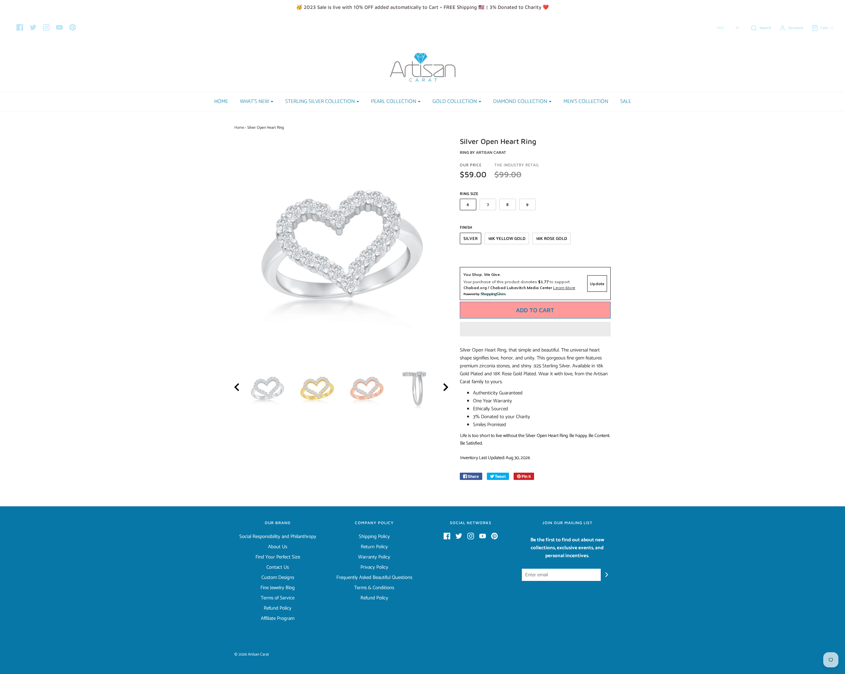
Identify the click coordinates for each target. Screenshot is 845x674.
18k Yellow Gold (506, 238)
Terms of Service (277, 598)
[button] (535, 329)
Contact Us (277, 567)
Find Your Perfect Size (277, 557)
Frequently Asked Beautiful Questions (374, 578)
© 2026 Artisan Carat (251, 654)
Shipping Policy (374, 537)
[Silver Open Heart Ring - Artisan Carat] (267, 388)
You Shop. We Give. (482, 274)
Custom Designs (277, 578)
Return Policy (374, 547)
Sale (625, 101)
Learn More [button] (564, 287)
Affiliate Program (277, 619)
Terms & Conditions (374, 588)
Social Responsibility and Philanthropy (277, 537)
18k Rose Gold (551, 238)
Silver (470, 238)
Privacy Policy (374, 567)
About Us (277, 547)
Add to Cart (535, 310)
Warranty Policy (374, 557)
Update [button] (597, 283)
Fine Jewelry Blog (277, 588)
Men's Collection (585, 101)
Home (221, 101)
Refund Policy (277, 608)
